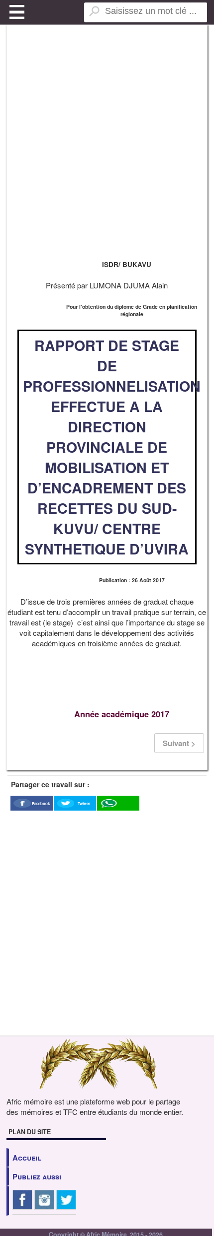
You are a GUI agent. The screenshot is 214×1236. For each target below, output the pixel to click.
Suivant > (179, 743)
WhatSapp (117, 812)
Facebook (41, 803)
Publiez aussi (36, 1176)
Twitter (84, 803)
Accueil (26, 1157)
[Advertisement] (107, 141)
